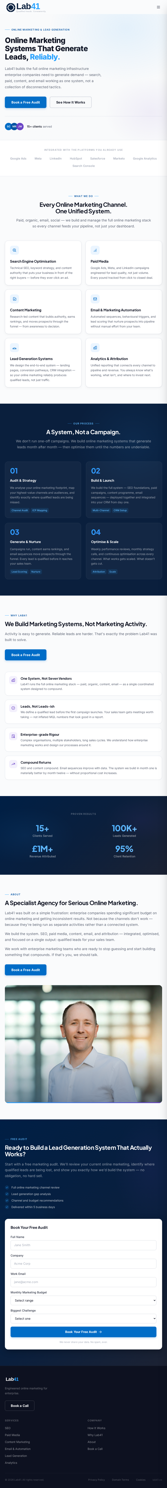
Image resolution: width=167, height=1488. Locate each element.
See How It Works (70, 102)
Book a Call (20, 1406)
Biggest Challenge (23, 1310)
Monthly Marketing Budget (29, 1292)
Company (17, 1255)
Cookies (140, 1479)
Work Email (18, 1273)
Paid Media (12, 1435)
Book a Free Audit (25, 102)
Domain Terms (120, 1479)
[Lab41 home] (29, 7)
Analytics (11, 1462)
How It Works (96, 1428)
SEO (8, 1428)
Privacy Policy (96, 1479)
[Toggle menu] (158, 7)
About (92, 1442)
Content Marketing (17, 1442)
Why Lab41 (95, 1435)
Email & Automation (18, 1449)
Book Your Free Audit (81, 1332)
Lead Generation (16, 1455)
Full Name (17, 1237)
